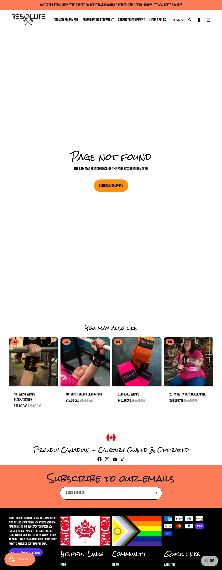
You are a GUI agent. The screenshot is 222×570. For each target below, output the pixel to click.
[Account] (199, 20)
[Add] (51, 380)
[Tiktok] (122, 459)
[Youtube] (115, 459)
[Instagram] (107, 459)
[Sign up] (155, 493)
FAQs (63, 564)
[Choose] (155, 380)
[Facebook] (99, 459)
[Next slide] (53, 362)
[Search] (190, 20)
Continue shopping (111, 185)
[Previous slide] (13, 362)
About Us (169, 564)
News (115, 564)
